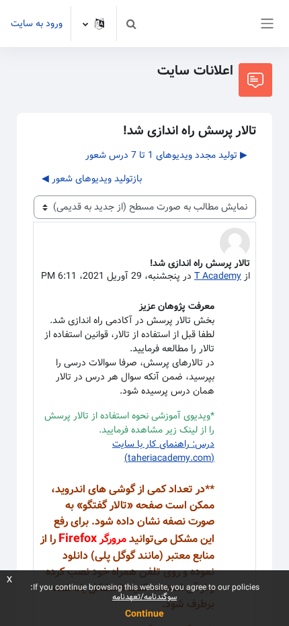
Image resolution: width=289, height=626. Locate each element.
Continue (144, 614)
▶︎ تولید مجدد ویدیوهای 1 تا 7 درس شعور (166, 155)
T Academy (217, 276)
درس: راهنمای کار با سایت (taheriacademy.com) (163, 451)
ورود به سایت (37, 24)
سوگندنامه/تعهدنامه (144, 596)
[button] (131, 23)
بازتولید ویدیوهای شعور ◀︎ (92, 178)
